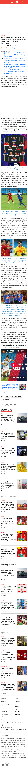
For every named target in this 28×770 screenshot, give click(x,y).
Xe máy (2, 600)
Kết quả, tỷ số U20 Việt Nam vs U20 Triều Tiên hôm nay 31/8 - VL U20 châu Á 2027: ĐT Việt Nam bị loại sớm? (8, 537)
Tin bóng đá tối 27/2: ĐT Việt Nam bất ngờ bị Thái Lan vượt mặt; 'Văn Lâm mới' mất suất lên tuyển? (15, 66)
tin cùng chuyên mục (8, 497)
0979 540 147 (10, 725)
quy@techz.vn (8, 727)
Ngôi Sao (17, 706)
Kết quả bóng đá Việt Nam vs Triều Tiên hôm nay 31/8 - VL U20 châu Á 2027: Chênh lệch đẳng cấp (8, 522)
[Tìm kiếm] (21, 2)
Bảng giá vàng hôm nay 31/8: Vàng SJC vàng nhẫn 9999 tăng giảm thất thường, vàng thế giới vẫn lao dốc (8, 468)
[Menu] (26, 2)
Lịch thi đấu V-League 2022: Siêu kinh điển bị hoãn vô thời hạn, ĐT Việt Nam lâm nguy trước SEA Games (15, 54)
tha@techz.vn (22, 729)
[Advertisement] (14, 103)
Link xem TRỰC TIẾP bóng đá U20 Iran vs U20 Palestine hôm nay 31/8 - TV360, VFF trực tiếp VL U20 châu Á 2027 (8, 590)
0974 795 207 (14, 729)
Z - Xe (17, 704)
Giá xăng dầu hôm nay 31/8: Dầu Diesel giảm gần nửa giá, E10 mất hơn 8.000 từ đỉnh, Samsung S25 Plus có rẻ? (8, 672)
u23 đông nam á (16, 396)
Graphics (5, 716)
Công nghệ (18, 701)
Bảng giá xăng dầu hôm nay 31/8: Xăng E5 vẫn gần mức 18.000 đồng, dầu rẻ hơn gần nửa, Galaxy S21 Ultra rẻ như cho (8, 687)
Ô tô (2, 414)
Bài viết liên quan (5, 51)
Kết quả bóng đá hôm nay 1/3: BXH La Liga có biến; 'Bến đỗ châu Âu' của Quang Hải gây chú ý (15, 60)
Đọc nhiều (4, 633)
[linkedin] (19, 404)
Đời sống (3, 462)
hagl (7, 396)
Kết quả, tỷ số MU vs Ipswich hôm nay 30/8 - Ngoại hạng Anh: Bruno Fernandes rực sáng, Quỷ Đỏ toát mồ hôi (8, 621)
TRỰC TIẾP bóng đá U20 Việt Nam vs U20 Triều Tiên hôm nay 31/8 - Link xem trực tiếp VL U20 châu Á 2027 (8, 553)
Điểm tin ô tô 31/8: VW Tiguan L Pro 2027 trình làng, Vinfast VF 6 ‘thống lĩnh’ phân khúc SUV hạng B (8, 419)
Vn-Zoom (17, 714)
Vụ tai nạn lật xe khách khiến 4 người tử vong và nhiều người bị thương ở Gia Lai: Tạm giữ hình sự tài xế (7, 485)
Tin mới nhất (6, 410)
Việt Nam (3, 500)
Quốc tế (3, 616)
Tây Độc (7, 43)
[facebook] (7, 404)
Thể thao (3, 35)
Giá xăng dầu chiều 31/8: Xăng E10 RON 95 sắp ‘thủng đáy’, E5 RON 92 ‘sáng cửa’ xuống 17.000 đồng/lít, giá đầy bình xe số (8, 605)
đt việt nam (6, 399)
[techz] (14, 2)
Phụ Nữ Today (5, 704)
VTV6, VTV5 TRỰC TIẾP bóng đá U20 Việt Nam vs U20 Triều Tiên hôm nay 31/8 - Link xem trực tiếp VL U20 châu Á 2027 (8, 656)
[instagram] (11, 404)
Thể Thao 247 (19, 711)
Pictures (5, 714)
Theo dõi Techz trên (6, 48)
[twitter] (2, 404)
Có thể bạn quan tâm (8, 565)
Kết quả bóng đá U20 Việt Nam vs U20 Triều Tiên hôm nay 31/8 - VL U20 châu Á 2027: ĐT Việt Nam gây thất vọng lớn (8, 506)
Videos (5, 711)
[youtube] (15, 404)
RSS (16, 709)
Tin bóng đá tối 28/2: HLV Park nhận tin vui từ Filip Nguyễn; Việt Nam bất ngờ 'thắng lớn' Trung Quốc (15, 71)
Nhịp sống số (4, 666)
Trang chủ (4, 701)
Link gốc (3, 392)
